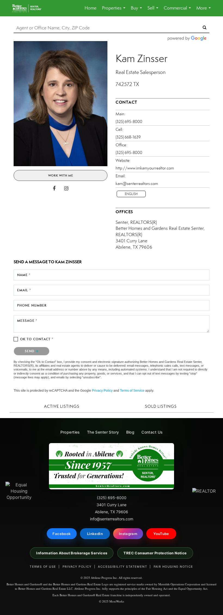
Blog (130, 432)
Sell (153, 10)
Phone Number (32, 305)
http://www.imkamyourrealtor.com (145, 168)
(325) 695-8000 (129, 121)
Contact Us (152, 432)
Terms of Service (132, 391)
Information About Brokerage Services (71, 553)
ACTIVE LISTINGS (61, 406)
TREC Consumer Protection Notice (155, 553)
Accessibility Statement (122, 566)
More (204, 10)
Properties (115, 10)
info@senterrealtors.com (111, 519)
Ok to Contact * (37, 339)
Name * (24, 275)
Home (91, 8)
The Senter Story (103, 432)
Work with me (60, 175)
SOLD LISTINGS (161, 406)
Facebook (61, 533)
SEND (30, 351)
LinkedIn (95, 533)
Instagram (128, 533)
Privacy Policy (102, 391)
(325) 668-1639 (128, 137)
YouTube (161, 533)
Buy (137, 10)
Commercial (178, 10)
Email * (24, 290)
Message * (27, 321)
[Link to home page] (29, 8)
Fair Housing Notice (173, 566)
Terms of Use (43, 566)
